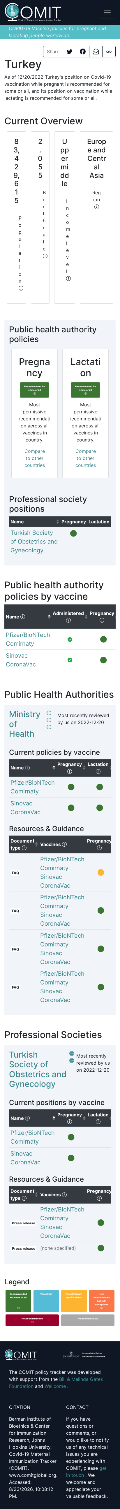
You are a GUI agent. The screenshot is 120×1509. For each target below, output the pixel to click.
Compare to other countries (34, 458)
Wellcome (56, 1386)
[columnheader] (34, 521)
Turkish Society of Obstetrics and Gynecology (38, 1069)
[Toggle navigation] (107, 12)
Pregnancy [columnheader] (101, 844)
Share (53, 51)
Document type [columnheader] (24, 844)
